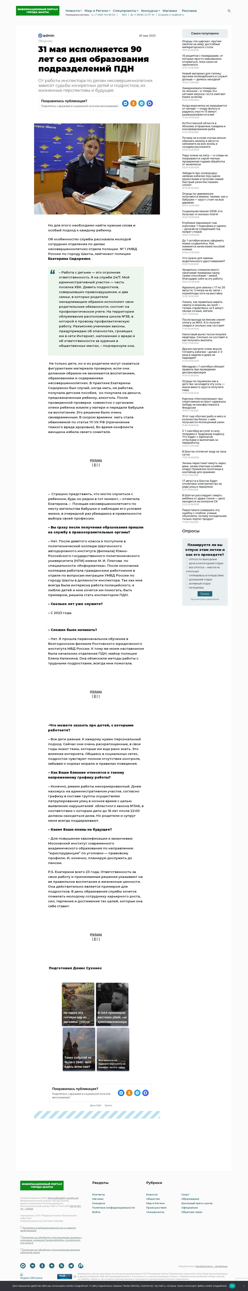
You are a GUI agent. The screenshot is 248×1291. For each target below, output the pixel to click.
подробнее (81, 1285)
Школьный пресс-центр (197, 1203)
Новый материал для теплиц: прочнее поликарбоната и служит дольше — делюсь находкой (205, 76)
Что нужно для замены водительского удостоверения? (203, 260)
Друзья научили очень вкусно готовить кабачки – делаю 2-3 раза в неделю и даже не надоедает (202, 353)
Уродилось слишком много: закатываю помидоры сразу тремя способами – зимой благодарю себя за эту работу (202, 274)
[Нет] (243, 1286)
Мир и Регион (96, 11)
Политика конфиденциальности (113, 1207)
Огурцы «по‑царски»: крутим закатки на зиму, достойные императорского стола (201, 44)
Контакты (98, 1194)
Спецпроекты (124, 11)
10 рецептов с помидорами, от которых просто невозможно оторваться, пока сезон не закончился (202, 60)
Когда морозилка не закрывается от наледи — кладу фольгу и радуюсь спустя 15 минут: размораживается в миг (204, 110)
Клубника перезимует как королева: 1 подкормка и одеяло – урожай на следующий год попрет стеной (204, 227)
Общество (45, 41)
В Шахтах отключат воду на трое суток (204, 453)
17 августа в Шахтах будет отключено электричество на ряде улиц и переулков (202, 483)
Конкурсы (149, 11)
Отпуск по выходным (203, 559)
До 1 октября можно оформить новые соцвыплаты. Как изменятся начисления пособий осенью (203, 245)
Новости (72, 11)
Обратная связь (191, 1212)
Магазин (170, 11)
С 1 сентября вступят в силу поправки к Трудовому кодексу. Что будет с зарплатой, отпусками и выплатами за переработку (203, 436)
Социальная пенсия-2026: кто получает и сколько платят (202, 213)
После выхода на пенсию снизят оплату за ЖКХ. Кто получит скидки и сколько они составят (203, 322)
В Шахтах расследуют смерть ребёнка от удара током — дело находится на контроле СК (203, 498)
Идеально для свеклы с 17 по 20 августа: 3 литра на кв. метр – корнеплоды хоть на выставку (203, 290)
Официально (189, 1207)
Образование (190, 1198)
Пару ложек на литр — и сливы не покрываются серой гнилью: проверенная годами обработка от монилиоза (205, 160)
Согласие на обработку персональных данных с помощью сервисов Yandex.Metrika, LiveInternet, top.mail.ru (51, 1240)
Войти (96, 1212)
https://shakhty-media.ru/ (63, 1198)
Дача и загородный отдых (206, 563)
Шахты (108, 1105)
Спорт (185, 1194)
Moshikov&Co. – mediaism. (212, 1266)
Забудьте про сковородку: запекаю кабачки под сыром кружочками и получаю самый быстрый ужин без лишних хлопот (202, 179)
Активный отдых (200, 583)
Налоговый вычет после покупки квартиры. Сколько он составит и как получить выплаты (205, 337)
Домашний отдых (200, 579)
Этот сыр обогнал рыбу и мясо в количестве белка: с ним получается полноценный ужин (204, 419)
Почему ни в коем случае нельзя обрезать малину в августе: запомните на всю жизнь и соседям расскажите (204, 142)
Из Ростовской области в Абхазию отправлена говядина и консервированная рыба (204, 126)
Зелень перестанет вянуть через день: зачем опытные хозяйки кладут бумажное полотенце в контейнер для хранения (204, 468)
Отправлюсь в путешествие (206, 575)
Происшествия (156, 1207)
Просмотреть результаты (205, 599)
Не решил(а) (196, 587)
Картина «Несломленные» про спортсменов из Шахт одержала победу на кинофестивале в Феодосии (204, 403)
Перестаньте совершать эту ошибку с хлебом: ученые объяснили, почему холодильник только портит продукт (204, 514)
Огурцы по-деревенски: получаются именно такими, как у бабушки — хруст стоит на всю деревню (205, 198)
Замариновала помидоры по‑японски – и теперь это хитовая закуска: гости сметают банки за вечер (204, 92)
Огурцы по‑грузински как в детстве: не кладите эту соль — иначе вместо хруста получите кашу (203, 386)
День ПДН (95, 1105)
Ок (232, 1285)
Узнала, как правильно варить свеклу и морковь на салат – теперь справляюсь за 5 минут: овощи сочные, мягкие (203, 306)
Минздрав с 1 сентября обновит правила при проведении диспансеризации (203, 369)
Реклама (189, 11)
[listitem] (125, 103)
